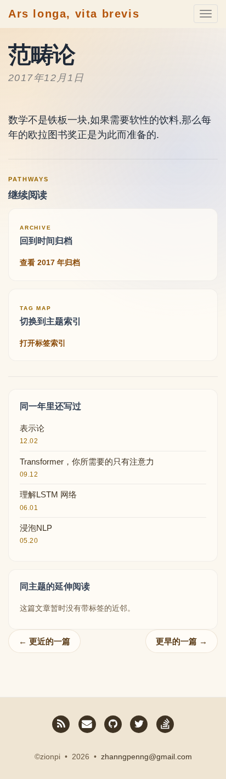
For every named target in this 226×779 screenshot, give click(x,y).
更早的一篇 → (181, 641)
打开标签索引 (43, 343)
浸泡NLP (36, 527)
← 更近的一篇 (44, 641)
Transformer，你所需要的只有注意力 (87, 461)
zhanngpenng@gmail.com (146, 756)
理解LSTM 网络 (48, 494)
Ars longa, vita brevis (73, 14)
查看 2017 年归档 (50, 262)
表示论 (32, 428)
